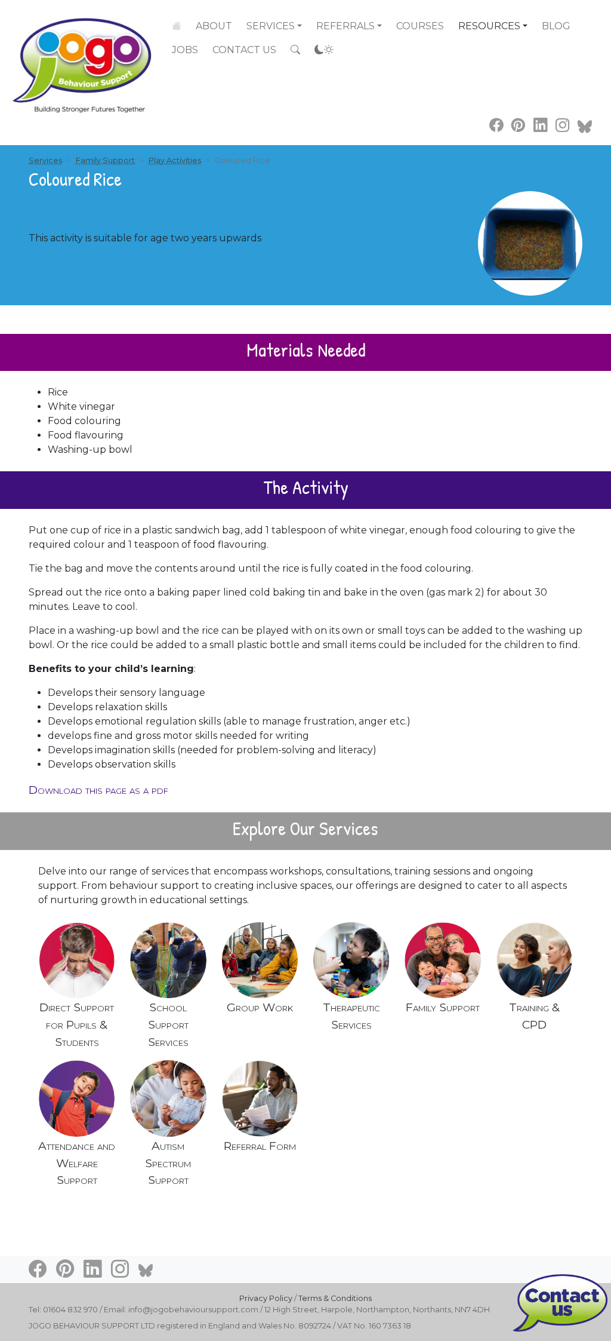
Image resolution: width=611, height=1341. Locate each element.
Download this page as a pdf (98, 789)
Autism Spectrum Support (168, 1163)
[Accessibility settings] (324, 50)
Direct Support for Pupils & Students (76, 1024)
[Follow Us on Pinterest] (518, 125)
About (214, 26)
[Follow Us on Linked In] (540, 125)
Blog (556, 26)
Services (270, 26)
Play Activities (175, 160)
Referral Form (260, 1146)
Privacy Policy (265, 1298)
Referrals (345, 26)
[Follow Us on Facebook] (496, 125)
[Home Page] (176, 26)
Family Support (105, 160)
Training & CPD (534, 1016)
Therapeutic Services (351, 1016)
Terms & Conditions (335, 1298)
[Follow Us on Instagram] (562, 125)
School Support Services (168, 1024)
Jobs (185, 50)
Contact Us (244, 50)
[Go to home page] (84, 57)
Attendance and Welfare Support (76, 1163)
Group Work (260, 1007)
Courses (420, 26)
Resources (489, 26)
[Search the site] (295, 50)
